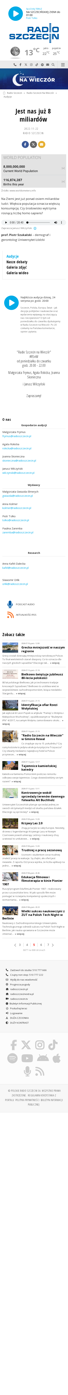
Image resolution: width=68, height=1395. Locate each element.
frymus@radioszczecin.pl (16, 436)
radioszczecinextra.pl (22, 994)
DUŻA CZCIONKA (19, 1017)
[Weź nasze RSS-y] (40, 1067)
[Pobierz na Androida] (43, 1053)
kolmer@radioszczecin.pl (16, 508)
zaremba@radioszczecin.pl (17, 532)
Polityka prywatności (27, 1100)
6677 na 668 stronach (34, 950)
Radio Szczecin (14, 92)
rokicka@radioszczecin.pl (16, 448)
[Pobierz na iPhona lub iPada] (57, 1053)
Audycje (8, 96)
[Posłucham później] (34, 228)
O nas (6, 419)
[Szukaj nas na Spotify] (12, 1053)
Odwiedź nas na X (26, 65)
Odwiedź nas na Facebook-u (20, 65)
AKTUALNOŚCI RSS (25, 614)
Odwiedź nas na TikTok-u (37, 65)
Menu (63, 65)
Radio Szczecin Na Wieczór (40, 92)
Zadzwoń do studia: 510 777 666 (28, 970)
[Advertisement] (34, 1151)
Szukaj (53, 65)
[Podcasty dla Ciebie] (27, 1067)
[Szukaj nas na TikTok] (53, 1040)
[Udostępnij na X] (33, 144)
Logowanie (16, 1013)
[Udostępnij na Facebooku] (25, 144)
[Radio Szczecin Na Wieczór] (34, 78)
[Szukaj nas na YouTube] (27, 1053)
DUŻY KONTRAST (19, 1022)
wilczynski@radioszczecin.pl (18, 472)
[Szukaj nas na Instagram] (40, 1040)
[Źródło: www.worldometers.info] (33, 171)
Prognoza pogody (20, 984)
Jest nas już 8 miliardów (33, 115)
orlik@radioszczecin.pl (15, 584)
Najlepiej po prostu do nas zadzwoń (15, 65)
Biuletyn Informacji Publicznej (26, 1003)
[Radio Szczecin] (34, 33)
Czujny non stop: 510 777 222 (26, 974)
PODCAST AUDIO (25, 604)
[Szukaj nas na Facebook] (13, 1040)
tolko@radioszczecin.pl (15, 520)
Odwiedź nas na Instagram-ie (31, 65)
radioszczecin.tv (19, 998)
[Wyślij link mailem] (41, 144)
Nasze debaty (17, 261)
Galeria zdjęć (17, 267)
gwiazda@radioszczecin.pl (17, 495)
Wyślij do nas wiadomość (47, 65)
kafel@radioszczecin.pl (15, 567)
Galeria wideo (17, 272)
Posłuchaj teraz (18, 1008)
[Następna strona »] (52, 945)
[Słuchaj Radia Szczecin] (15, 13)
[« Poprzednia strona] (15, 945)
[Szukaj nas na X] (26, 1040)
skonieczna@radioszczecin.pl (19, 460)
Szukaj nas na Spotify (42, 65)
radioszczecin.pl (19, 989)
